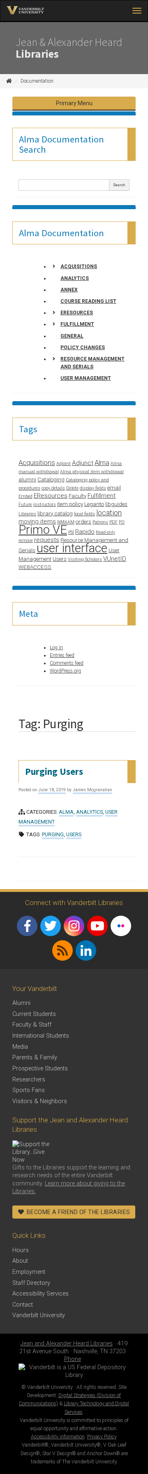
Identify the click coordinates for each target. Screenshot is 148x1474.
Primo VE (42, 530)
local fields (84, 514)
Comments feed (66, 663)
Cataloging (51, 479)
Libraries (27, 514)
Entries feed (62, 655)
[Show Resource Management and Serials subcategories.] (54, 359)
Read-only (105, 532)
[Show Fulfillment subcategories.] (54, 324)
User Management (85, 378)
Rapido (85, 531)
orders (83, 522)
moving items (37, 521)
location (109, 512)
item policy (70, 504)
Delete (72, 488)
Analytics (74, 278)
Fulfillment (77, 324)
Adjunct (82, 463)
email (114, 488)
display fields (93, 488)
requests (46, 540)
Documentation (37, 81)
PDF (113, 522)
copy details (53, 488)
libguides (116, 504)
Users (60, 559)
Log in (56, 647)
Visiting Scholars (85, 559)
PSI (71, 532)
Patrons (100, 522)
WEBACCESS (34, 567)
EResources (76, 313)
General (71, 336)
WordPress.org (65, 671)
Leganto (94, 504)
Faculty (77, 496)
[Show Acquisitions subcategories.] (54, 266)
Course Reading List (88, 301)
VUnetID (114, 558)
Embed (25, 496)
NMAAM (65, 522)
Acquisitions (78, 266)
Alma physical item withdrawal (92, 471)
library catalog (55, 513)
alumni (27, 479)
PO (122, 522)
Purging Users (54, 771)
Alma (102, 462)
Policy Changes (82, 347)
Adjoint (63, 463)
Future (25, 504)
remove (25, 540)
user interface (72, 548)
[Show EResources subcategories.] (54, 312)
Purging (53, 834)
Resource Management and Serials (92, 363)
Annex (69, 290)
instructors (44, 504)
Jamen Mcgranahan (92, 789)
